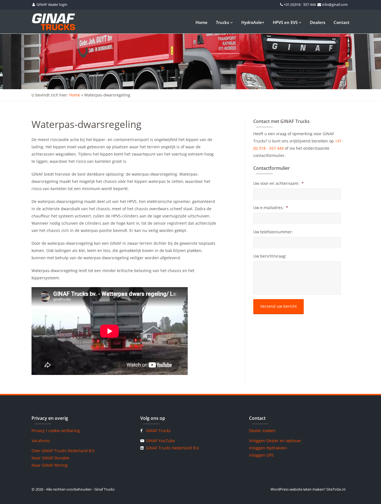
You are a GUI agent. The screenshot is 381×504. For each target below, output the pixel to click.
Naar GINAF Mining (49, 465)
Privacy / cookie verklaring (56, 430)
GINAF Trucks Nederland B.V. (172, 447)
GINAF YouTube (160, 440)
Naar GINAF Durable (50, 458)
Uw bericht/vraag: (269, 256)
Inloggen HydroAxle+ (268, 447)
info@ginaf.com (335, 4)
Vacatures (41, 440)
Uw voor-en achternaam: (278, 183)
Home (202, 22)
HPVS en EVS (286, 22)
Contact (341, 22)
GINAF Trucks (158, 430)
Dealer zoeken (262, 430)
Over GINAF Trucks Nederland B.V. (63, 450)
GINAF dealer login (52, 4)
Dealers (317, 22)
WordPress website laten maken (297, 489)
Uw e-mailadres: (270, 207)
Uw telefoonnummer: (273, 231)
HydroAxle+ (252, 22)
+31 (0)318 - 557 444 (300, 4)
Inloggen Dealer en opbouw (275, 440)
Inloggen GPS (261, 455)
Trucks (223, 22)
